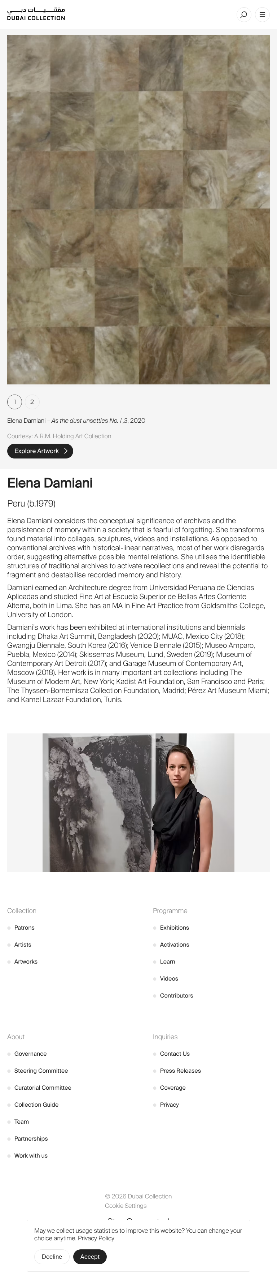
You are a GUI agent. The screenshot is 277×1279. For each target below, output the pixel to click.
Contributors (173, 995)
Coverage (169, 1087)
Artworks (22, 961)
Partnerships (27, 1138)
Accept (90, 1257)
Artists (19, 944)
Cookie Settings (126, 1205)
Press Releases (177, 1071)
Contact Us (171, 1054)
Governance (27, 1054)
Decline (52, 1257)
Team (18, 1121)
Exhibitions (171, 927)
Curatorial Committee (39, 1087)
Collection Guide (32, 1104)
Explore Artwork (36, 451)
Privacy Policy (96, 1239)
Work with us (27, 1155)
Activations (171, 944)
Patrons (21, 927)
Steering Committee (37, 1071)
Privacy (166, 1104)
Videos (165, 978)
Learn (164, 961)
